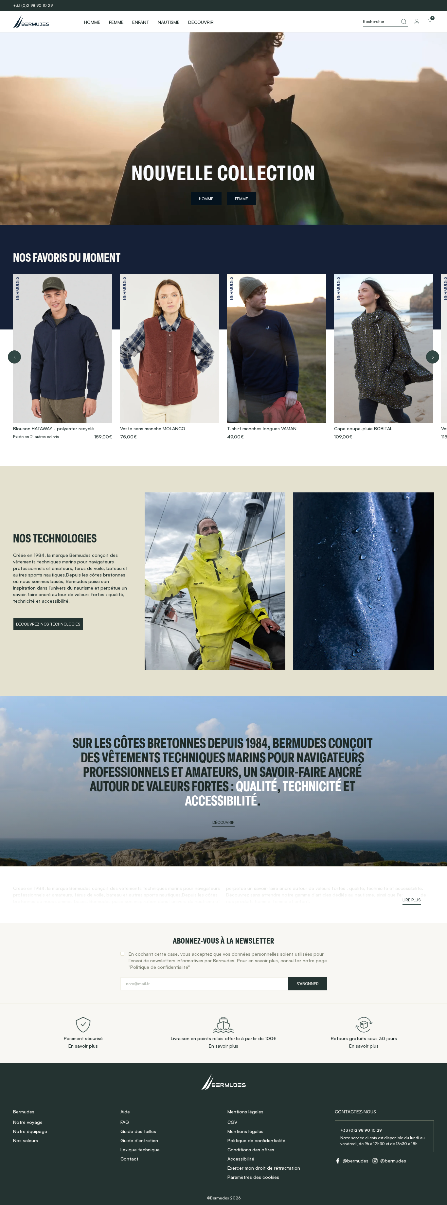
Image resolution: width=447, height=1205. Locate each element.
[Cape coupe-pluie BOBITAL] (383, 357)
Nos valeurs (25, 1140)
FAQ (124, 1122)
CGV (232, 1122)
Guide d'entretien (139, 1140)
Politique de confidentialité (256, 1140)
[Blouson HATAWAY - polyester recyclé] (62, 357)
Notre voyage (28, 1122)
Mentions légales (245, 1131)
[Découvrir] (223, 781)
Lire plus (411, 899)
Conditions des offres (250, 1149)
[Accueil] (42, 21)
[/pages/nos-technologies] (215, 581)
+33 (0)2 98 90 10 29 (33, 5)
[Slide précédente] (14, 356)
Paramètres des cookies (253, 1177)
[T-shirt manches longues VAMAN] (276, 357)
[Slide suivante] (432, 356)
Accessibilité (240, 1158)
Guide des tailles (138, 1131)
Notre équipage (30, 1131)
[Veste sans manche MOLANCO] (169, 357)
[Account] (417, 22)
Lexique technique (140, 1149)
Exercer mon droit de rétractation (263, 1168)
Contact (129, 1158)
